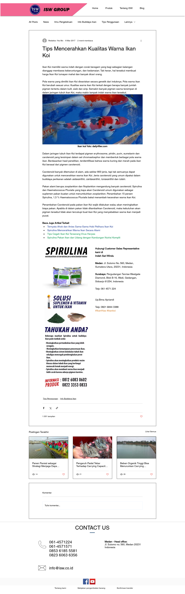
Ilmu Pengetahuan (63, 22)
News (46, 22)
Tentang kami (60, 588)
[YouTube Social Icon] (92, 581)
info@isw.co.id (61, 568)
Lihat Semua (150, 431)
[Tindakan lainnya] (141, 40)
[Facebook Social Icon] (86, 581)
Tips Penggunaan (110, 22)
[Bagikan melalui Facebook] (43, 408)
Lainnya (128, 22)
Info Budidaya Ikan (87, 22)
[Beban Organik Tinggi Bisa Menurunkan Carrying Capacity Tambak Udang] (136, 448)
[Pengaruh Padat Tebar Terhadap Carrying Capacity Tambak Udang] (92, 448)
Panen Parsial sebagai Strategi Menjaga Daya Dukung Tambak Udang (45, 464)
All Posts (33, 22)
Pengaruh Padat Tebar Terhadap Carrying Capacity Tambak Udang (91, 464)
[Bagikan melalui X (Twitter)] (50, 408)
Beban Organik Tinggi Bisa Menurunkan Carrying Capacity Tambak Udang (134, 464)
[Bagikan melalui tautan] (57, 408)
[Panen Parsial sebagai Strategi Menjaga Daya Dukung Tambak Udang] (48, 448)
